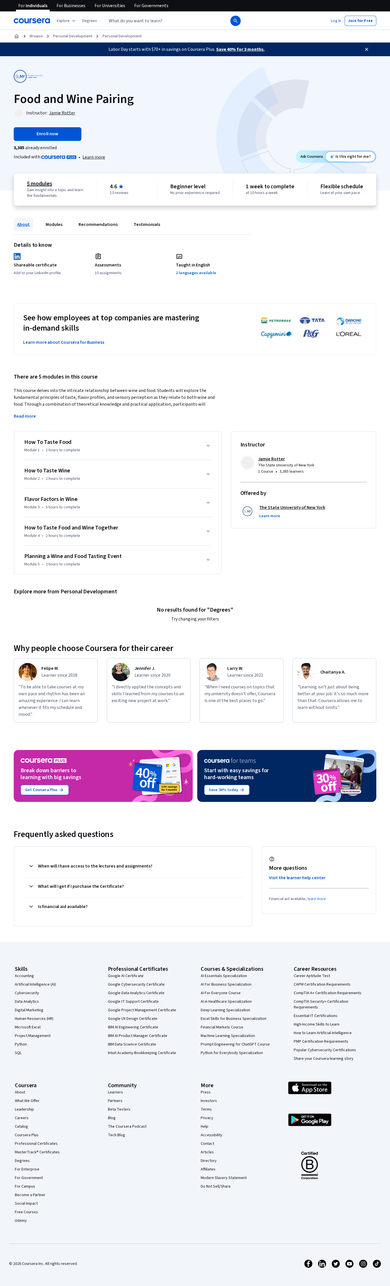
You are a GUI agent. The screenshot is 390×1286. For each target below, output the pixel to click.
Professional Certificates (36, 1144)
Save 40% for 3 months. (240, 49)
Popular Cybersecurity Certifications (325, 1050)
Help (204, 1126)
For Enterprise (27, 1169)
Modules (54, 224)
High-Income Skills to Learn (316, 1024)
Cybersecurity (27, 993)
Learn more (94, 157)
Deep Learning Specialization (225, 1010)
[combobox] (161, 21)
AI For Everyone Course (221, 993)
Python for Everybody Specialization (232, 1053)
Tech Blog (116, 1135)
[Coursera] (32, 20)
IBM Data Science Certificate (132, 1044)
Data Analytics (27, 1001)
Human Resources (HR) (34, 1019)
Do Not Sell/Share (216, 1186)
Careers (22, 1118)
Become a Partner (30, 1195)
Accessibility (211, 1135)
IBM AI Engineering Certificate (133, 1027)
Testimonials (147, 224)
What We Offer (27, 1101)
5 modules (39, 184)
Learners (115, 1092)
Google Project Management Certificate (142, 1010)
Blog (112, 1118)
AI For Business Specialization (226, 984)
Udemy (21, 1221)
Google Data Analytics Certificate (136, 993)
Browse (36, 36)
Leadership (24, 1109)
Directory (209, 1161)
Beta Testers (119, 1109)
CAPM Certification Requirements (322, 984)
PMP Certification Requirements (321, 1041)
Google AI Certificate (126, 976)
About (23, 224)
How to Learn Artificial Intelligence (323, 1033)
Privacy (207, 1118)
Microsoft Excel (28, 1027)
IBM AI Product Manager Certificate (137, 1036)
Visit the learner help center (297, 878)
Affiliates (208, 1169)
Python (21, 1044)
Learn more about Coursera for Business (63, 342)
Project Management (33, 1036)
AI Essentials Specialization (224, 976)
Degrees (22, 1161)
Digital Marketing (29, 1010)
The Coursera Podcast (127, 1126)
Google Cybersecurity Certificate (136, 984)
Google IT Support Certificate (133, 1001)
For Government (29, 1178)
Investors (209, 1101)
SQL (18, 1053)
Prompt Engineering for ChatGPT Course (235, 1044)
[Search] (235, 21)
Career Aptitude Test (312, 976)
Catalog (21, 1126)
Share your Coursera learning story (323, 1058)
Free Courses (26, 1212)
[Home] (16, 36)
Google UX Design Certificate (132, 1019)
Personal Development (72, 36)
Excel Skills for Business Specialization (233, 1019)
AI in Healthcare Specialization (226, 1001)
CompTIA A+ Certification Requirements (327, 993)
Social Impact (26, 1203)
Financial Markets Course (222, 1027)
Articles (207, 1152)
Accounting (24, 976)
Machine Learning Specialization (228, 1036)
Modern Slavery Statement (224, 1178)
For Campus (25, 1186)
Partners (115, 1101)
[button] (89, 21)
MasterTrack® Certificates (37, 1152)
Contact (207, 1144)
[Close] (366, 49)
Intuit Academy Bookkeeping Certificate (142, 1053)
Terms (206, 1109)
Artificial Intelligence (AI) (35, 984)
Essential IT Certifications (315, 1016)
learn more (316, 899)
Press (206, 1092)
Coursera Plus (27, 1135)
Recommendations (98, 224)
